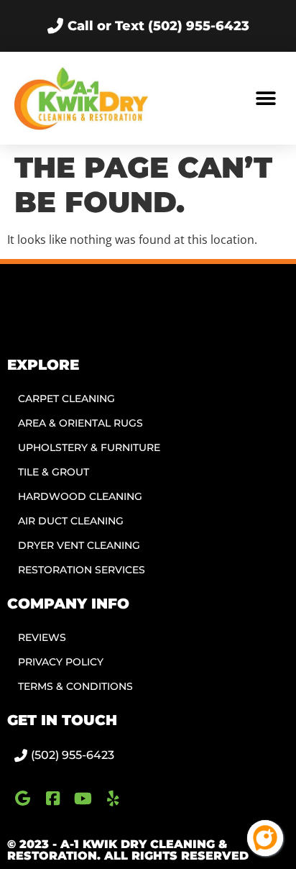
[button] (265, 98)
